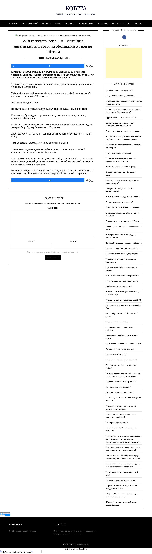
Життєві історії (30, 23)
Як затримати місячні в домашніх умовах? (122, 197)
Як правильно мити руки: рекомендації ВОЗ (123, 300)
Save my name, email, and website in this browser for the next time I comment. (53, 252)
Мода (138, 23)
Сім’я (58, 23)
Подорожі (102, 23)
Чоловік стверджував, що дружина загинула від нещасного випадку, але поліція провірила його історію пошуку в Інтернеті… (123, 439)
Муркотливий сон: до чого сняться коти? (122, 117)
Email (73, 241)
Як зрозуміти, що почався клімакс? (120, 392)
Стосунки (70, 23)
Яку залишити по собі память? (118, 322)
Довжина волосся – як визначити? (119, 202)
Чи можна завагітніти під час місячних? (121, 360)
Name (31, 241)
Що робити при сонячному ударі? (119, 90)
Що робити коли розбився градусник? (121, 480)
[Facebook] (124, 37)
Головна (13, 23)
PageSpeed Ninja (81, 549)
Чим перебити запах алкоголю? (118, 153)
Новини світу (86, 23)
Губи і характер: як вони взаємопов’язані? (122, 207)
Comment (53, 208)
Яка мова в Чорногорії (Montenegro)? (121, 167)
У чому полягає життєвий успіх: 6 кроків (122, 281)
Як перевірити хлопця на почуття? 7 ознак (123, 221)
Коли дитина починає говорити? (118, 387)
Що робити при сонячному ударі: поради (122, 254)
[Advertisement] (124, 65)
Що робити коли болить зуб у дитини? (121, 381)
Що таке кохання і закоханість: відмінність (123, 248)
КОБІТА (76, 8)
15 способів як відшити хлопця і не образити (124, 243)
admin (65, 58)
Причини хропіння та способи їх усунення (122, 131)
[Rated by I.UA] (36, 552)
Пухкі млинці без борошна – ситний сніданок (124, 343)
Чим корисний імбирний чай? (117, 422)
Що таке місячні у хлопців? (116, 354)
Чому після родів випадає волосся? (120, 96)
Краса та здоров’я (121, 23)
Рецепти (46, 23)
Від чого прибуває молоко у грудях (120, 349)
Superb (86, 544)
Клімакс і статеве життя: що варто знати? (122, 275)
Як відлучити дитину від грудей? (119, 286)
